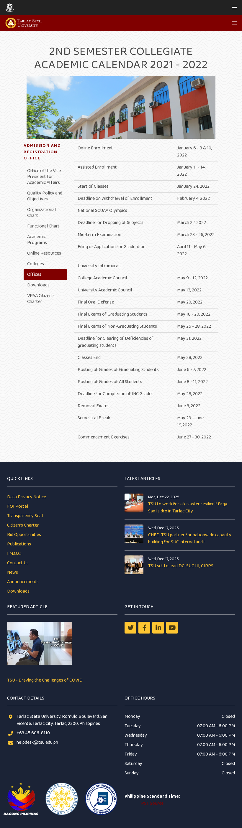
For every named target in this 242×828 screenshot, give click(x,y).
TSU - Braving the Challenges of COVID (45, 680)
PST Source (152, 803)
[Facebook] (144, 628)
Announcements (23, 581)
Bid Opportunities (24, 534)
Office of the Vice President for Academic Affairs (44, 176)
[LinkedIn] (158, 628)
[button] (234, 7)
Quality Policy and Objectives (44, 196)
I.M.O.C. (14, 553)
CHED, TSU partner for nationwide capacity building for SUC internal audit (189, 538)
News (12, 572)
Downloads (38, 285)
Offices (34, 274)
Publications (19, 544)
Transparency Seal (25, 515)
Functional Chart (43, 226)
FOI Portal (17, 506)
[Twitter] (130, 628)
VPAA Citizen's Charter (41, 298)
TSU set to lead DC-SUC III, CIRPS (180, 566)
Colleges (35, 264)
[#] (172, 628)
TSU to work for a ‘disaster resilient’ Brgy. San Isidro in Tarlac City (188, 507)
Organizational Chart (41, 212)
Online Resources (44, 253)
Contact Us (18, 563)
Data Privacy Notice (26, 497)
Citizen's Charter (23, 525)
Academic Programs (37, 239)
